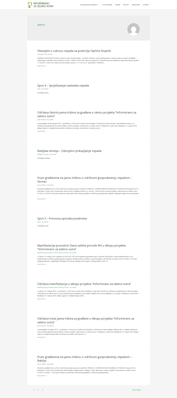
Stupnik (117, 5)
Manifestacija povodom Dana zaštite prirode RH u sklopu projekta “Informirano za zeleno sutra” (81, 247)
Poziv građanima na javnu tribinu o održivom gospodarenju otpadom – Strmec (84, 179)
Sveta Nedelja (107, 5)
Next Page (137, 390)
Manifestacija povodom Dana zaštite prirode (53, 253)
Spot (39, 89)
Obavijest (40, 54)
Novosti (126, 5)
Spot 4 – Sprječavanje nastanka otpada (63, 85)
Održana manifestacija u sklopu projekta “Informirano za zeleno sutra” (84, 284)
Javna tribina (41, 119)
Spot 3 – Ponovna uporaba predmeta (62, 218)
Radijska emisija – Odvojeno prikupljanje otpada (69, 151)
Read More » (41, 66)
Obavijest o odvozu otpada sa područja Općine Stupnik (74, 51)
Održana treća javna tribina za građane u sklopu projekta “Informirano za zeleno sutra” (85, 320)
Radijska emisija (42, 154)
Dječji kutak (136, 5)
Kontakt (145, 5)
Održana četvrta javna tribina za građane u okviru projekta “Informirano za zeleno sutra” (86, 114)
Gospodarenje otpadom (88, 5)
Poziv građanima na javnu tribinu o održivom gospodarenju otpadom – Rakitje (84, 358)
